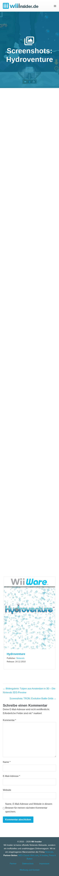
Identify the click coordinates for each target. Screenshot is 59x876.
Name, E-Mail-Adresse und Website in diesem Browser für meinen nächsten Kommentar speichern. (28, 808)
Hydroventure (16, 654)
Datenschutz (28, 863)
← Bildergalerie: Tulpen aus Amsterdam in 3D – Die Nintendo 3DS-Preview (29, 690)
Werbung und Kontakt (29, 870)
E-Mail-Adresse (11, 776)
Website (7, 790)
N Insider (44, 855)
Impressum (44, 863)
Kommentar (9, 720)
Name (6, 762)
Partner (13, 863)
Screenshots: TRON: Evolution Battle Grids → (33, 698)
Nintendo (20, 658)
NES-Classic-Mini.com (28, 855)
